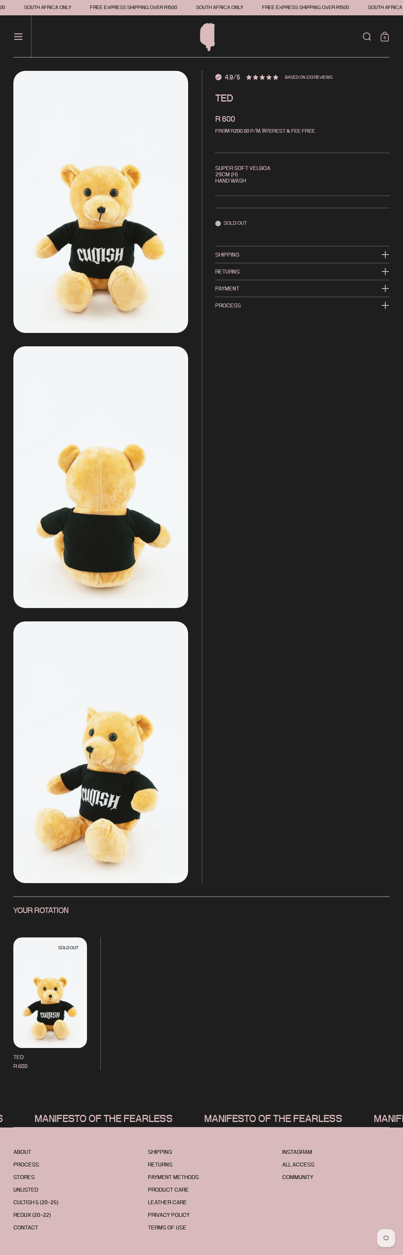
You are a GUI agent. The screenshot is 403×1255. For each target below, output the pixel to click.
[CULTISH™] (204, 36)
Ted (50, 1003)
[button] (367, 36)
